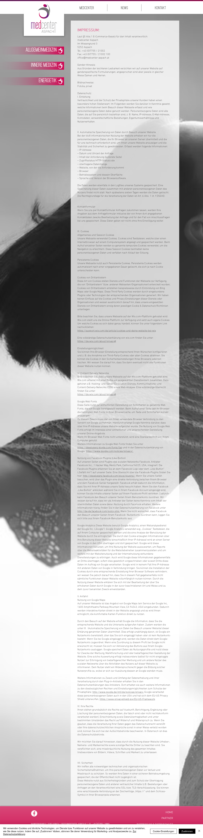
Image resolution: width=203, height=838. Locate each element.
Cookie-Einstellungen (163, 831)
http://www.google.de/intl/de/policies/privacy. (118, 692)
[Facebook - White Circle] (34, 813)
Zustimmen (187, 831)
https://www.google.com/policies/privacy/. (109, 451)
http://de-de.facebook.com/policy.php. (98, 511)
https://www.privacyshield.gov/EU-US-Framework (127, 699)
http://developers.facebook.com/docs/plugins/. (109, 476)
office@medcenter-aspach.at (93, 57)
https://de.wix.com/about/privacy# (96, 341)
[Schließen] (199, 831)
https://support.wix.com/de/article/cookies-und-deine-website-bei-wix (116, 330)
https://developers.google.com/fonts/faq (99, 447)
